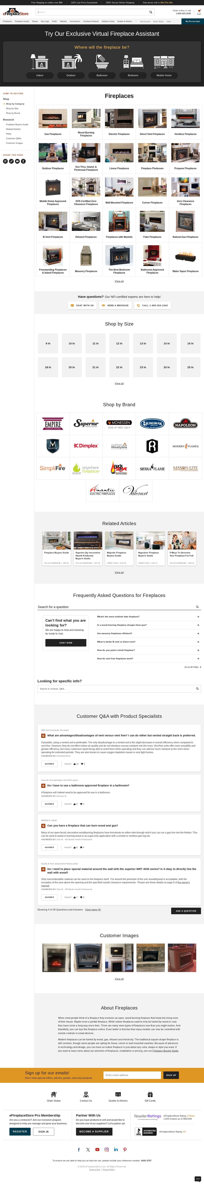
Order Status (158, 22)
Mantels (63, 21)
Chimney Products (91, 21)
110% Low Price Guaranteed (84, 2)
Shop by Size (12, 108)
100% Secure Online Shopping (120, 2)
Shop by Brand (13, 113)
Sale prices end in (158, 2)
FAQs (8, 134)
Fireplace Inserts (22, 21)
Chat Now (65, 643)
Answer (49, 764)
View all (119, 281)
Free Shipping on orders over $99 (46, 2)
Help (169, 22)
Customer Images (14, 143)
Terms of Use (94, 1170)
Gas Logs (45, 21)
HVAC (54, 21)
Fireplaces (7, 21)
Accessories (75, 21)
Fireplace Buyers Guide (17, 124)
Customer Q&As (13, 138)
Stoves (35, 21)
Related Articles (13, 129)
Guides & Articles (124, 21)
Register (20, 1131)
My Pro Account (193, 21)
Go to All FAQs (191, 667)
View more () (93, 909)
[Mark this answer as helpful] (74, 764)
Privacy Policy (109, 1170)
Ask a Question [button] (186, 911)
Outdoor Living (108, 21)
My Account (145, 22)
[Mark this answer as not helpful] (82, 764)
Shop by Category (15, 104)
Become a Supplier (94, 1131)
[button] (115, 305)
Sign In (43, 1131)
